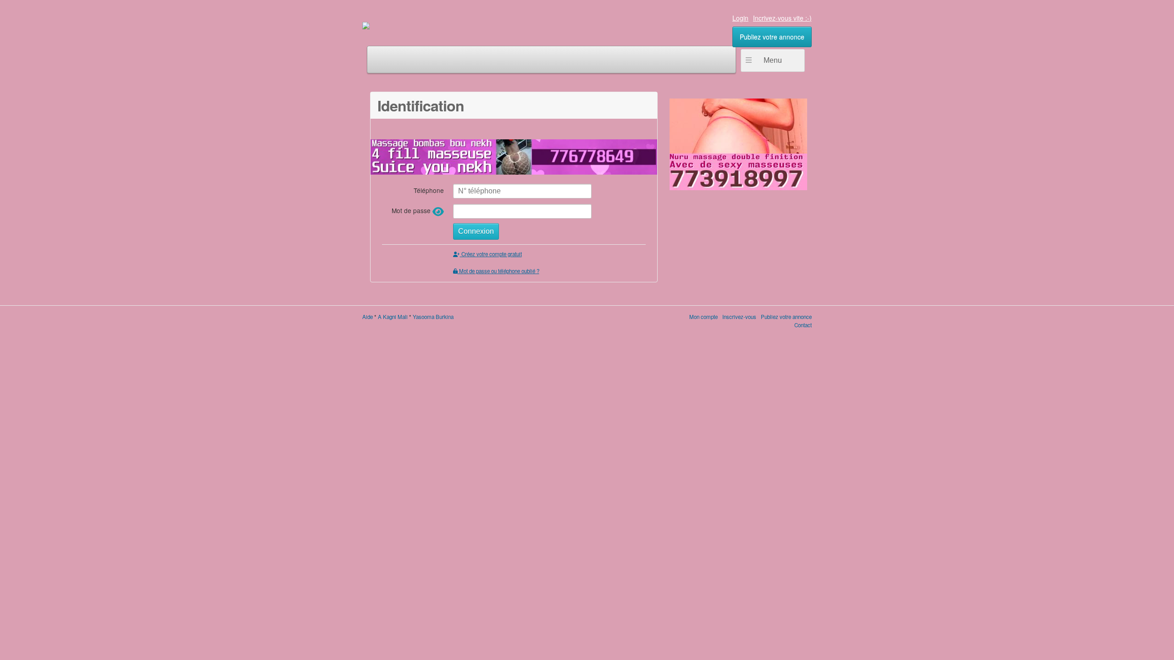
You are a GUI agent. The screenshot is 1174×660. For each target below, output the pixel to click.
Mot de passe (412, 210)
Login (740, 17)
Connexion (476, 231)
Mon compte (703, 316)
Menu (773, 60)
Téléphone (429, 190)
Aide (367, 316)
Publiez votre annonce (772, 36)
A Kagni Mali (393, 316)
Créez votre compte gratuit (491, 254)
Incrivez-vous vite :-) (782, 17)
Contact (803, 325)
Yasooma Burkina (433, 316)
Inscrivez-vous (739, 316)
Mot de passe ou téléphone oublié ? (498, 271)
